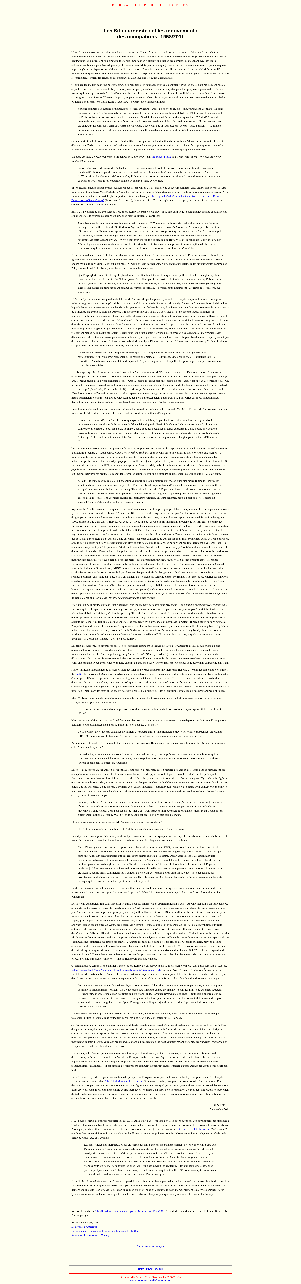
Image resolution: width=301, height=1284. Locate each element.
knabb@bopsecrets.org (160, 1280)
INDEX (149, 1269)
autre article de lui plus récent (193, 1129)
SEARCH (158, 1269)
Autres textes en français (150, 1246)
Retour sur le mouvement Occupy (90, 1235)
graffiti (78, 674)
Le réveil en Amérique (84, 1226)
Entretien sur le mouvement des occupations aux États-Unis (105, 1231)
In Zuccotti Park (161, 156)
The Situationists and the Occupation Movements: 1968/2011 (130, 1211)
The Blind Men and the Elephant (124, 1081)
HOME (141, 1269)
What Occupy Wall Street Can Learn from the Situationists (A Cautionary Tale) (116, 970)
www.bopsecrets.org (139, 1280)
